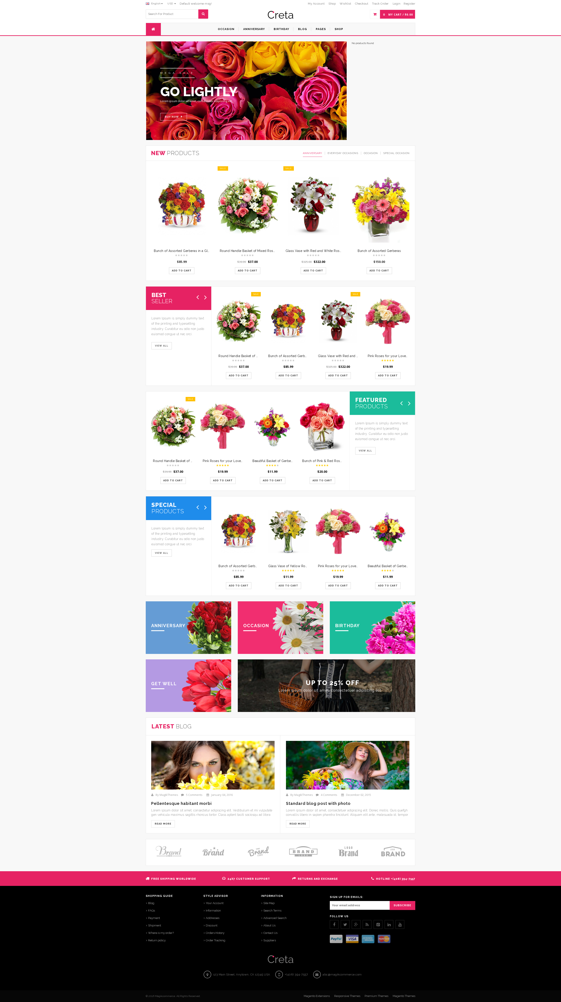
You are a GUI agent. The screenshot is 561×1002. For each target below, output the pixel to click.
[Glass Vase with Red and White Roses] (313, 206)
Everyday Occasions (343, 153)
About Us (269, 925)
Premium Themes (376, 996)
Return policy (157, 940)
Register (409, 3)
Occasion (371, 153)
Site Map (269, 903)
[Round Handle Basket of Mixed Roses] (248, 206)
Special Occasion (396, 153)
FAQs (151, 910)
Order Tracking (215, 940)
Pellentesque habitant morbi (181, 803)
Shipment (154, 925)
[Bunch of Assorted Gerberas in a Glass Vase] (182, 206)
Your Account (215, 903)
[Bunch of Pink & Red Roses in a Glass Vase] (322, 426)
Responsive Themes (347, 996)
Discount (211, 925)
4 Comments (329, 795)
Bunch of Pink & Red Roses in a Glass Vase (334, 461)
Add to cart (182, 270)
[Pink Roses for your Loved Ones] (388, 321)
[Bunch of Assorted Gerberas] (379, 206)
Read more (163, 823)
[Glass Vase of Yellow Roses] (288, 531)
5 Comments (194, 795)
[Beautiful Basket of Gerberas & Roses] (272, 426)
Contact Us (270, 933)
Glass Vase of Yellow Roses (289, 566)
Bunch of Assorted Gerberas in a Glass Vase (187, 251)
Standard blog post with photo (318, 803)
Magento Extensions (317, 996)
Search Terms (272, 910)
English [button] (155, 3)
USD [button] (170, 3)
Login (397, 3)
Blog (151, 903)
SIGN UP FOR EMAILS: (346, 897)
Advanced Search (275, 918)
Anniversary (312, 153)
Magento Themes (404, 996)
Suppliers (269, 940)
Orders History (215, 933)
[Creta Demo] (280, 15)
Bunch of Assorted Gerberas (379, 251)
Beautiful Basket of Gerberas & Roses (280, 461)
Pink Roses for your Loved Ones (392, 356)
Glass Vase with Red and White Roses (314, 251)
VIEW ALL (161, 345)
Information (213, 910)
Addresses (212, 918)
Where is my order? (161, 933)
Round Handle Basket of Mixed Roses (248, 251)
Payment (154, 918)
